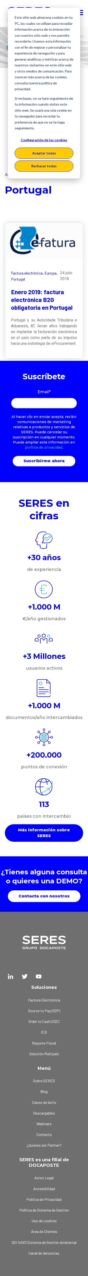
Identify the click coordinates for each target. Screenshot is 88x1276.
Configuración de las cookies (44, 140)
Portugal (18, 279)
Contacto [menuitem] (44, 1134)
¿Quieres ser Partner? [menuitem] (44, 1145)
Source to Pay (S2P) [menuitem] (44, 1010)
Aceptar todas (44, 153)
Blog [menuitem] (44, 1091)
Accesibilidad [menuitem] (44, 1188)
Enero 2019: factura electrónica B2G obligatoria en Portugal (42, 299)
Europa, (50, 273)
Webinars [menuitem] (44, 1123)
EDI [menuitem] (44, 1032)
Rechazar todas (44, 166)
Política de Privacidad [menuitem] (44, 1199)
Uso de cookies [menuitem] (44, 1220)
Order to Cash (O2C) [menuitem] (44, 1021)
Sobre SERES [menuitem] (44, 1080)
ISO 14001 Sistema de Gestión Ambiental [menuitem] (44, 1242)
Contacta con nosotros (44, 896)
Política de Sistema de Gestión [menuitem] (44, 1210)
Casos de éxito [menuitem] (44, 1102)
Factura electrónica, (27, 273)
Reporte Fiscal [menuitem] (44, 1043)
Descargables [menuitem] (44, 1113)
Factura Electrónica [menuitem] (44, 1000)
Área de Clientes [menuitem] (44, 1231)
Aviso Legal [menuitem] (44, 1177)
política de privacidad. (44, 447)
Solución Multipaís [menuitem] (44, 1053)
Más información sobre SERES (44, 833)
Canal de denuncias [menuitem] (44, 1253)
